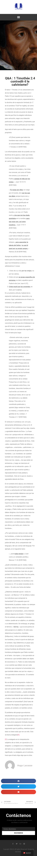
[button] (18, 17)
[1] (18, 735)
